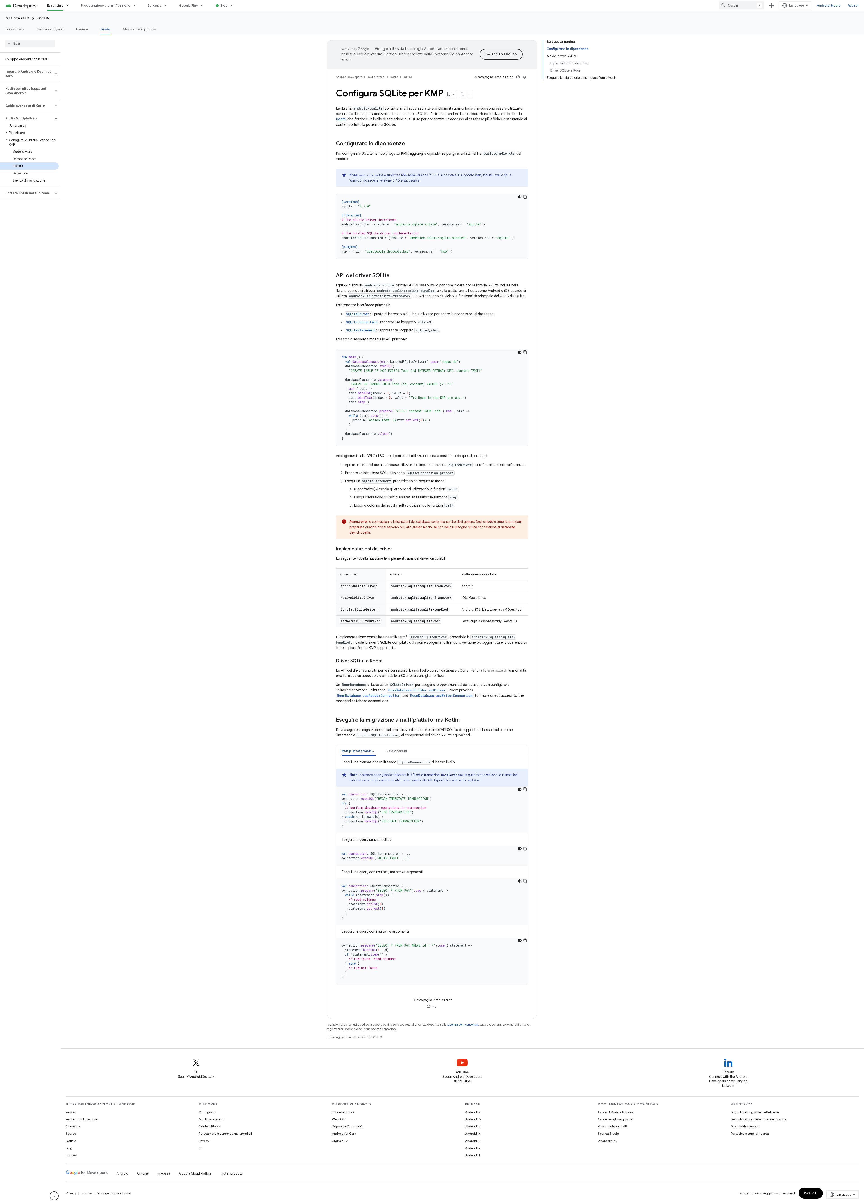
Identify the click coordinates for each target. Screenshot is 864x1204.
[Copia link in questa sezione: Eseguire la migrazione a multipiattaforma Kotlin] (464, 720)
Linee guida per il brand (114, 1193)
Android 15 (473, 1126)
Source (71, 1134)
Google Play (188, 5)
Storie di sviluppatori (139, 29)
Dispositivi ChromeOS (347, 1126)
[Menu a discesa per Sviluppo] (167, 5)
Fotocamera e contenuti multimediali (225, 1134)
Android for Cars (344, 1134)
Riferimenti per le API (613, 1126)
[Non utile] (524, 77)
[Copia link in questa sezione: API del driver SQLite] (393, 276)
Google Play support (745, 1126)
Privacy (204, 1141)
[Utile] (518, 77)
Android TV (340, 1141)
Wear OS (338, 1119)
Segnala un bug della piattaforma (755, 1112)
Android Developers (349, 77)
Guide (105, 29)
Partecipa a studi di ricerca (750, 1134)
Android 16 (473, 1119)
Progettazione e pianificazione (105, 5)
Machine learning (211, 1119)
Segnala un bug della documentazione (758, 1119)
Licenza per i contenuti (462, 1024)
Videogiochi (207, 1112)
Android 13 (472, 1141)
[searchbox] (30, 43)
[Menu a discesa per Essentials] (69, 5)
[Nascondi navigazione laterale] (54, 1195)
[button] (26, 74)
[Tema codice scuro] (519, 197)
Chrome (143, 1173)
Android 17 (473, 1112)
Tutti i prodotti (232, 1173)
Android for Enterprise (81, 1119)
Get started (17, 18)
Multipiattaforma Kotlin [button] (360, 751)
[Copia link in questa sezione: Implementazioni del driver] (396, 549)
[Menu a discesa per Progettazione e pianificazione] (136, 5)
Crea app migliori (50, 29)
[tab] (358, 750)
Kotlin (43, 18)
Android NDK (607, 1141)
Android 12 (473, 1148)
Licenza (86, 1193)
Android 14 (473, 1134)
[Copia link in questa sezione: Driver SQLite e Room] (387, 661)
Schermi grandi (343, 1112)
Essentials (55, 5)
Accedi (853, 5)
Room (341, 119)
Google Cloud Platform (196, 1173)
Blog (223, 5)
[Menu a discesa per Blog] (233, 5)
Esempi (82, 29)
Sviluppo (154, 5)
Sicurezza (73, 1126)
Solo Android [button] (397, 751)
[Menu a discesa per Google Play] (204, 5)
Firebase (164, 1173)
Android (72, 1112)
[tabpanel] (432, 872)
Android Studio (829, 5)
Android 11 (472, 1155)
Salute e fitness (209, 1126)
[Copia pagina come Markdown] (463, 94)
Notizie (71, 1141)
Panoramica (14, 29)
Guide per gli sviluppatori (615, 1119)
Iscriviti (811, 1193)
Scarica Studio (608, 1134)
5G (201, 1148)
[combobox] (741, 5)
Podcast (71, 1155)
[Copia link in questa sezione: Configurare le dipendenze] (409, 144)
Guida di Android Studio (615, 1112)
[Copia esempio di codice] (525, 197)
